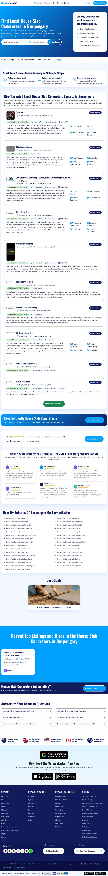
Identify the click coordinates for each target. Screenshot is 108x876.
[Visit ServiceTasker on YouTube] (26, 851)
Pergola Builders (61, 800)
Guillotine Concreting (24, 244)
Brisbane (47, 60)
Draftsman (59, 807)
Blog (2, 800)
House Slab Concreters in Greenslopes (19, 539)
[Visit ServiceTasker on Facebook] (5, 851)
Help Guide (86, 827)
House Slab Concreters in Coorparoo (19, 532)
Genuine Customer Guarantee (92, 803)
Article (3, 807)
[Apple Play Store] (42, 776)
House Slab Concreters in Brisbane (18, 569)
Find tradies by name (8, 827)
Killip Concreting (22, 212)
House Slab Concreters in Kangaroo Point (71, 542)
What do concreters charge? (13, 718)
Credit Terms (86, 823)
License (85, 820)
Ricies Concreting (23, 382)
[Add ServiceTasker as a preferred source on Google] (54, 755)
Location (31, 796)
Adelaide (31, 813)
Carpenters (59, 810)
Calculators (5, 820)
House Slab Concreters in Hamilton (69, 539)
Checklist (4, 810)
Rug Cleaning (59, 817)
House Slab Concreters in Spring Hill (69, 556)
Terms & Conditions (89, 796)
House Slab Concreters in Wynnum (69, 566)
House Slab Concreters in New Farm (18, 549)
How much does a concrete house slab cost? (19, 711)
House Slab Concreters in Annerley (18, 518)
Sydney (30, 800)
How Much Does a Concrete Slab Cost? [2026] (54, 608)
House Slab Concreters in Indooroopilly (19, 542)
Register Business (100, 3)
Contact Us (5, 813)
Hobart (30, 820)
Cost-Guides (5, 803)
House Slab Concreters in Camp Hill (18, 525)
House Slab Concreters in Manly (17, 545)
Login (87, 3)
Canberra (31, 817)
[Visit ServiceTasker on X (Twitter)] (14, 851)
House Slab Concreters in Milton (68, 545)
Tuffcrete (19, 112)
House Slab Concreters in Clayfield (69, 528)
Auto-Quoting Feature (89, 807)
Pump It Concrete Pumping (26, 307)
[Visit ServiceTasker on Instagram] (18, 851)
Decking (58, 803)
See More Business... (55, 404)
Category (12, 60)
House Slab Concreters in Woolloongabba (20, 566)
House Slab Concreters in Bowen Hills (70, 522)
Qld (39, 60)
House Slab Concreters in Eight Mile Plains (21, 535)
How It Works (87, 810)
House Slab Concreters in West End (69, 562)
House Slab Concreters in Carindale (69, 525)
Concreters (59, 823)
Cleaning (58, 820)
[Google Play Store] (65, 776)
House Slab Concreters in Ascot (68, 518)
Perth (30, 810)
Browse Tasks (87, 830)
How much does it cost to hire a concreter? (72, 711)
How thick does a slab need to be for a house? (19, 724)
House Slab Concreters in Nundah (68, 549)
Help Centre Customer (90, 837)
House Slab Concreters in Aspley (17, 522)
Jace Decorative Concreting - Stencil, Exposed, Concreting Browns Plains (44, 178)
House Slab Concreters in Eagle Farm (70, 532)
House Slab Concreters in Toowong (18, 562)
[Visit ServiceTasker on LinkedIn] (22, 851)
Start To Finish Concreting (26, 364)
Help (3, 823)
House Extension (61, 796)
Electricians (59, 827)
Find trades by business (9, 830)
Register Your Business (86, 851)
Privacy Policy (87, 800)
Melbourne (32, 803)
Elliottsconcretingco (24, 147)
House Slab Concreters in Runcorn (18, 552)
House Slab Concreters (26, 60)
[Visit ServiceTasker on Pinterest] (10, 851)
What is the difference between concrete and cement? (75, 724)
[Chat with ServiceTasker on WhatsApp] (31, 851)
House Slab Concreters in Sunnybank (19, 559)
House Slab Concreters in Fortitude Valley (71, 535)
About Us (4, 796)
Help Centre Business (89, 834)
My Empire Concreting (24, 333)
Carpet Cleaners (61, 813)
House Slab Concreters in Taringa (68, 559)
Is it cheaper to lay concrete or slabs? (70, 718)
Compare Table (87, 817)
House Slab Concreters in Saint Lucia (70, 552)
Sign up (3, 837)
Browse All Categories (90, 813)
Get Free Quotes (52, 851)
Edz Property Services (24, 282)
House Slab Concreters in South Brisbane (20, 556)
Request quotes (95, 113)
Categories (5, 817)
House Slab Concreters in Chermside (19, 528)
